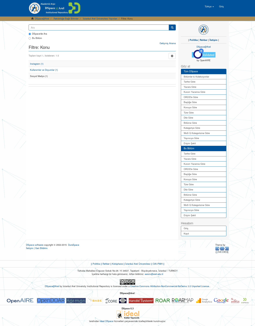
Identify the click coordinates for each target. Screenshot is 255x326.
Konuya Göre (190, 107)
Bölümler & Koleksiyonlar (196, 76)
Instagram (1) (36, 63)
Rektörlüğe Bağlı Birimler (66, 18)
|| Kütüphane (116, 263)
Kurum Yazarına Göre (194, 91)
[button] (209, 6)
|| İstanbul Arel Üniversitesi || (137, 263)
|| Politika (95, 263)
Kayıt (186, 233)
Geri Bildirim (41, 248)
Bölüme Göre (190, 122)
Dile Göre (188, 117)
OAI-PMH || (158, 263)
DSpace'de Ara (39, 33)
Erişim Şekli (190, 143)
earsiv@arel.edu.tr (154, 274)
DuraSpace (73, 244)
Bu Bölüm (37, 38)
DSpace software (34, 244)
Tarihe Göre (189, 81)
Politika (194, 40)
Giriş (186, 228)
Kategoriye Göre (192, 127)
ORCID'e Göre (191, 97)
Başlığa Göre (190, 102)
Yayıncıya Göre (191, 138)
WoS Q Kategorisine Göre (197, 133)
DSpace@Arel (42, 18)
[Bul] (172, 27)
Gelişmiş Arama (168, 43)
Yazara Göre (190, 86)
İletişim (214, 40)
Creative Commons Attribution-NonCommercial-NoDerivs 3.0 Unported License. (170, 286)
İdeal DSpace (106, 321)
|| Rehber (105, 263)
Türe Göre (189, 112)
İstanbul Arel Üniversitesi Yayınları (100, 18)
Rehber (203, 40)
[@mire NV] (222, 249)
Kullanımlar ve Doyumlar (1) (44, 69)
